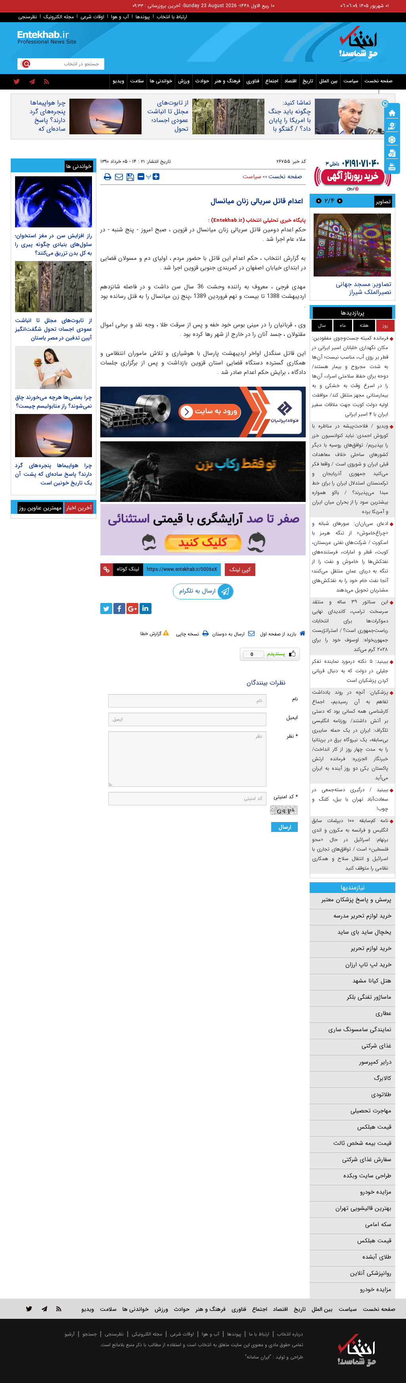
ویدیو (118, 81)
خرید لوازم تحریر (371, 948)
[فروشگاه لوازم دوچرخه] (203, 471)
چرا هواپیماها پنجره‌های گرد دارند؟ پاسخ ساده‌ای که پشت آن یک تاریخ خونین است (47, 129)
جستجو (89, 1334)
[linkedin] (145, 608)
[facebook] (119, 608)
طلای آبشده (376, 1257)
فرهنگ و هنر (227, 81)
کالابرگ (382, 1078)
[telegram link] (44, 1309)
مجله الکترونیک (59, 17)
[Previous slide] (340, 200)
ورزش (184, 81)
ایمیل (292, 717)
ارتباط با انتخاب (172, 17)
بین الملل (328, 81)
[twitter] (17, 82)
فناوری (252, 81)
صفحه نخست (378, 81)
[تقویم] (392, 152)
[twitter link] (29, 1309)
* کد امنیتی (286, 797)
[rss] (46, 82)
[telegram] (32, 82)
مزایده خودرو (375, 1192)
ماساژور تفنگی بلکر (369, 997)
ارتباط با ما (259, 1334)
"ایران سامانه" (258, 1357)
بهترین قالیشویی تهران (363, 1208)
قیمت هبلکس (374, 1127)
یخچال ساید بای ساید (364, 932)
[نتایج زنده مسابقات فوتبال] (392, 166)
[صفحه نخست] (392, 112)
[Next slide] (319, 200)
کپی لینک (240, 569)
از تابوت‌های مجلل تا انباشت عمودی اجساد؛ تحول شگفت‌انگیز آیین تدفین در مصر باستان (167, 129)
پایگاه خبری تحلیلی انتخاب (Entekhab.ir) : (257, 220)
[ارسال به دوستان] (119, 176)
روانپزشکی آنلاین (370, 1273)
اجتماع (271, 81)
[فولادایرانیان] (203, 412)
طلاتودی (381, 1094)
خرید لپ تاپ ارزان (368, 964)
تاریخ (308, 81)
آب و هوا (120, 17)
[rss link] (59, 1309)
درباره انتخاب (290, 1334)
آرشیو (70, 1334)
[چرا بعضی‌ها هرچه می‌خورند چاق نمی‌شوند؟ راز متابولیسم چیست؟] (53, 367)
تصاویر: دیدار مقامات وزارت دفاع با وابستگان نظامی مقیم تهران (353, 292)
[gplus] (132, 608)
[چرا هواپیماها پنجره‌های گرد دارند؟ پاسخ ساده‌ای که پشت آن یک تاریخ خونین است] (53, 435)
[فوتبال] (392, 139)
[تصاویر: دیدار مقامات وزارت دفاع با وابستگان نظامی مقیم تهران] (352, 245)
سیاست (350, 81)
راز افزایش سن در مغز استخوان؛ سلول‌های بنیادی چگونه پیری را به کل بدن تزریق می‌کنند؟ (53, 244)
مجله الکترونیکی (147, 1334)
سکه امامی (378, 1224)
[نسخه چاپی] (107, 176)
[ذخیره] (130, 177)
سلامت (137, 81)
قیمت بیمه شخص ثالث (362, 1143)
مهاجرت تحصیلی (370, 1111)
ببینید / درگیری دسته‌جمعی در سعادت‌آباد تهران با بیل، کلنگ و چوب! (350, 799)
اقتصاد (290, 81)
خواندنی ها (161, 81)
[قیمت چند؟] (392, 126)
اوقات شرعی (92, 17)
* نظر (292, 736)
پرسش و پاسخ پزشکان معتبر (356, 899)
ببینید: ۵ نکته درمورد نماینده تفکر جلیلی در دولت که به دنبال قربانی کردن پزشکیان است (350, 671)
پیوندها (143, 17)
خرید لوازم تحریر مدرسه (362, 916)
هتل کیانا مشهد (371, 981)
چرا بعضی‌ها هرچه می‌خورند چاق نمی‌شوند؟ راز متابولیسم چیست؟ (53, 401)
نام (295, 699)
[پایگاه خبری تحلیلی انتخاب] (360, 46)
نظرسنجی (27, 17)
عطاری (383, 1013)
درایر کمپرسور (375, 1062)
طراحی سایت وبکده (367, 1176)
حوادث (202, 81)
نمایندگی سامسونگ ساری (359, 1029)
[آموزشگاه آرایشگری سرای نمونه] (203, 529)
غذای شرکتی (376, 1046)
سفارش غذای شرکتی (366, 1159)
